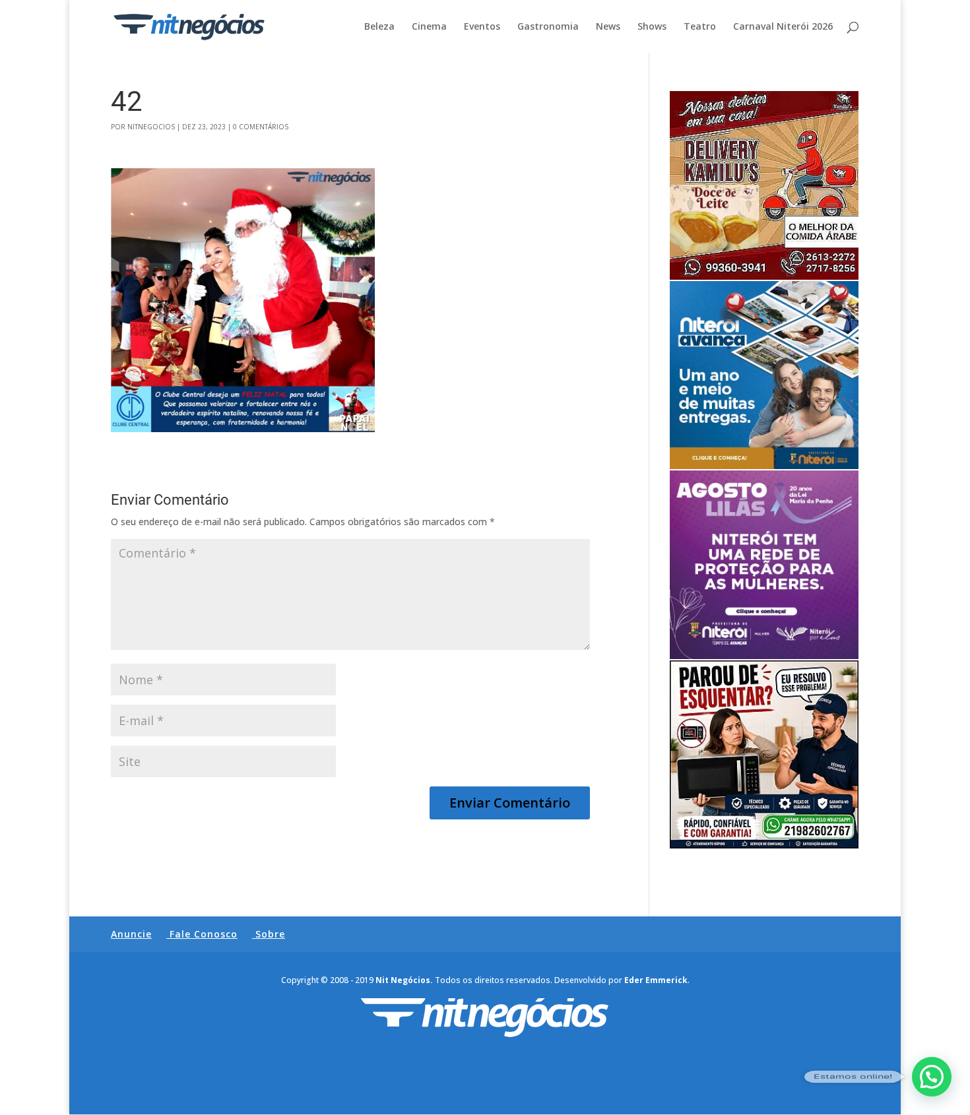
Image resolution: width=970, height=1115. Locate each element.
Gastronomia (548, 27)
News (608, 27)
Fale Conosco (204, 934)
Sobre (270, 934)
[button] (932, 1077)
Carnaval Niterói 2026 (783, 27)
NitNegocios (151, 126)
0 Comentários (260, 126)
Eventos (482, 27)
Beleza (379, 27)
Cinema (429, 27)
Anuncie (131, 934)
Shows (651, 27)
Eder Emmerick (656, 980)
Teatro (700, 27)
